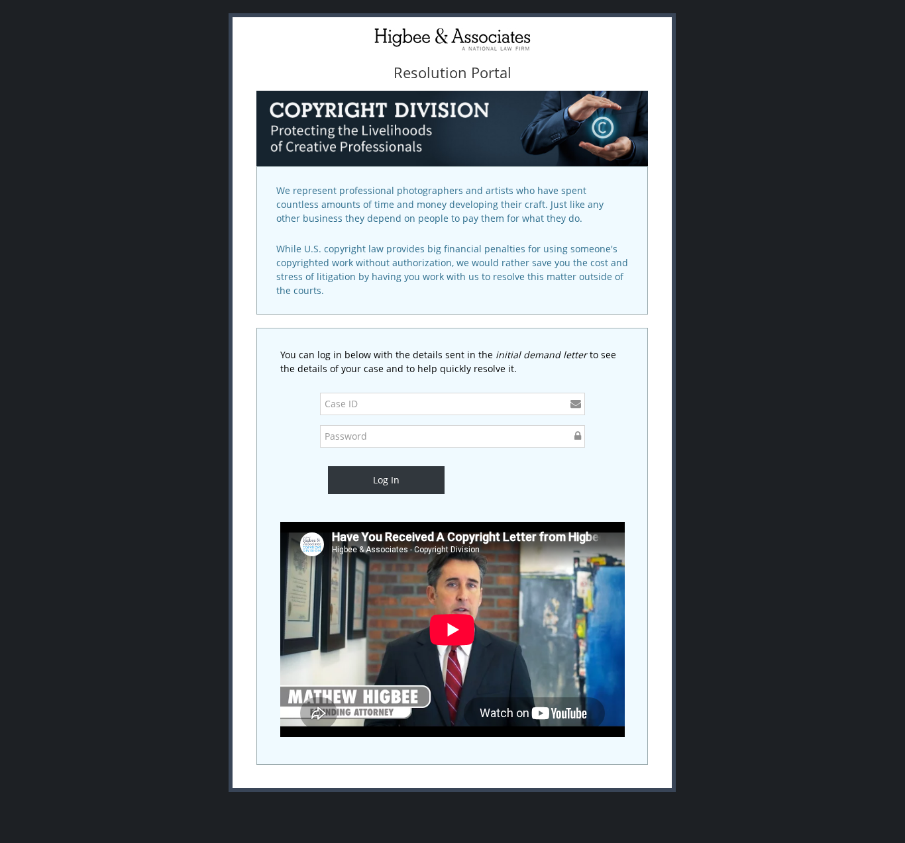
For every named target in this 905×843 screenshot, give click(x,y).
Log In (386, 479)
